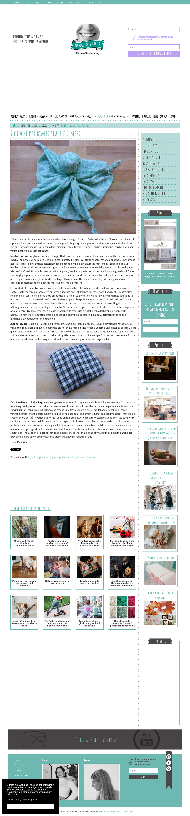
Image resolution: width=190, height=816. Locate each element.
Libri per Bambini (153, 187)
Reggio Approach (152, 151)
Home (22, 125)
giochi (32, 457)
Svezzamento (45, 116)
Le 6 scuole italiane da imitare (159, 558)
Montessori (149, 139)
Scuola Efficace (167, 116)
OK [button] (30, 806)
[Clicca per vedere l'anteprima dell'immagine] (73, 187)
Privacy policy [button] (30, 799)
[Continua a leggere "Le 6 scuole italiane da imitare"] (160, 572)
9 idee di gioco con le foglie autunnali (160, 595)
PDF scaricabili (151, 199)
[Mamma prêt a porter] (57, 39)
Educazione (102, 116)
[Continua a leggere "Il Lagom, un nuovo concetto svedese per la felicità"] (160, 408)
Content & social (55, 2)
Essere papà (148, 181)
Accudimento (77, 116)
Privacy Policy (116, 811)
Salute (90, 116)
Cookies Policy (127, 811)
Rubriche (146, 116)
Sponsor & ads (74, 2)
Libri (155, 116)
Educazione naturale (155, 169)
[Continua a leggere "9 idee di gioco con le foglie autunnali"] (160, 612)
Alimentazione (19, 116)
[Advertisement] (95, 91)
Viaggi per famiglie (154, 193)
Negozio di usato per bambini (160, 276)
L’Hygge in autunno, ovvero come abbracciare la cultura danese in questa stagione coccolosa (160, 433)
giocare (91, 457)
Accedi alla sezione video (95, 739)
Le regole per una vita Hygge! (160, 353)
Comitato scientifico (34, 2)
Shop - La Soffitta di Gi (160, 273)
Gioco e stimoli (49, 125)
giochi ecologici (47, 457)
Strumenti (134, 116)
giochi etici (65, 457)
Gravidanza (61, 116)
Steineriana (150, 145)
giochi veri (79, 457)
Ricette (32, 116)
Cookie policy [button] (14, 799)
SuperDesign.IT (104, 811)
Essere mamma (151, 175)
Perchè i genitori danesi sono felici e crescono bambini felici (160, 520)
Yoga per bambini (153, 163)
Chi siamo (16, 2)
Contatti (88, 2)
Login (98, 2)
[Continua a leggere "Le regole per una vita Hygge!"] (160, 368)
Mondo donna (118, 116)
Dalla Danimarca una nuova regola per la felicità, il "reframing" (159, 478)
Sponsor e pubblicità (24, 775)
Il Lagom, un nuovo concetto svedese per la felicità (160, 391)
